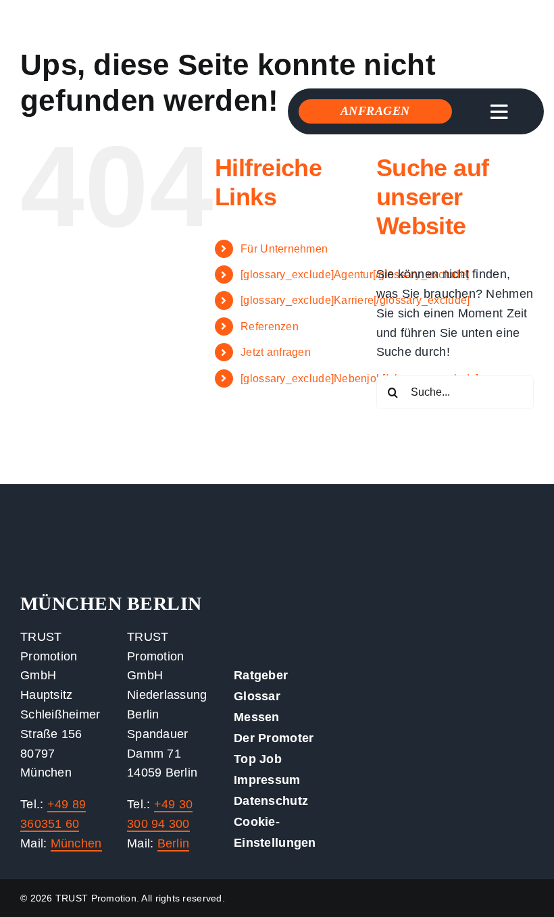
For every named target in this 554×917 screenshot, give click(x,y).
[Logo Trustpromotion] (111, 19)
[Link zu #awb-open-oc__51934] (498, 112)
